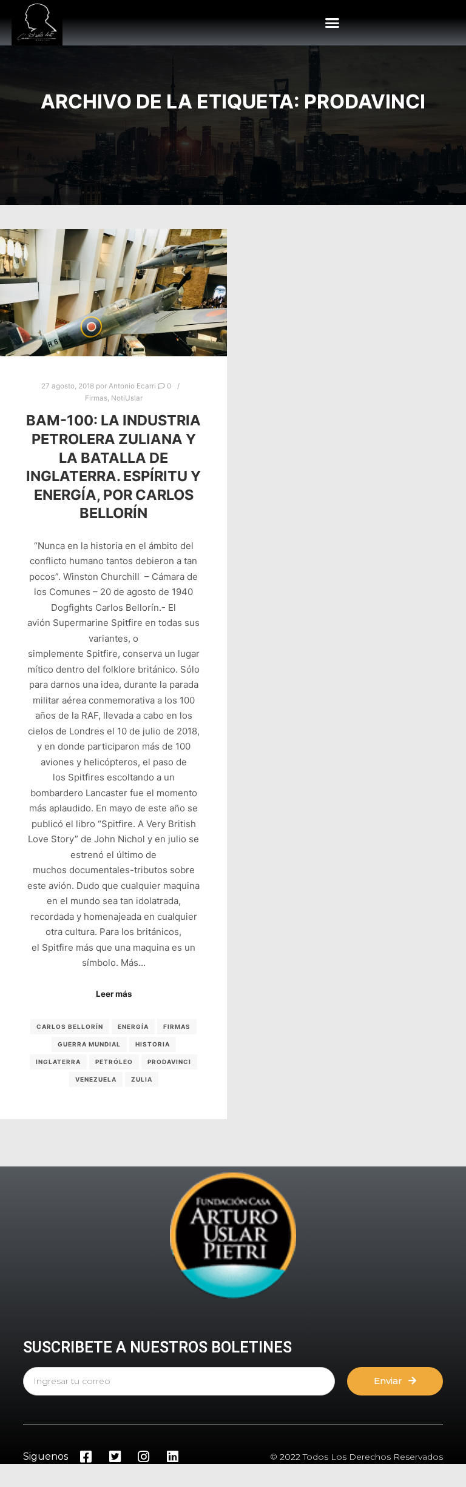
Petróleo (114, 1061)
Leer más (114, 994)
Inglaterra (58, 1061)
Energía (133, 1026)
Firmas (96, 398)
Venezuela (95, 1079)
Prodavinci (169, 1061)
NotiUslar (127, 398)
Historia (152, 1044)
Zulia (141, 1079)
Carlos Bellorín (69, 1026)
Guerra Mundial (89, 1044)
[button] (332, 23)
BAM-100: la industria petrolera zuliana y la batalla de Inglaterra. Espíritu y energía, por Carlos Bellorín (113, 466)
